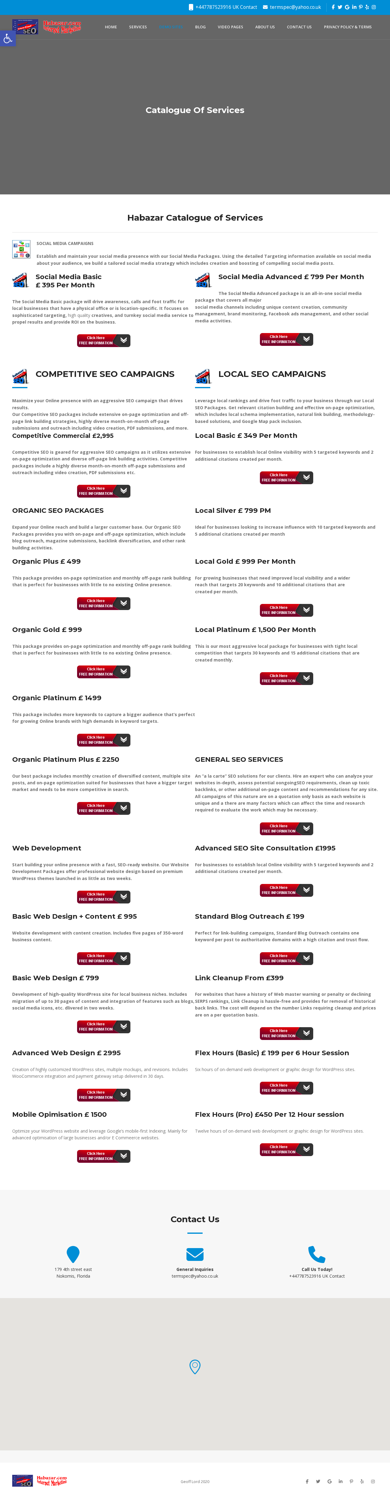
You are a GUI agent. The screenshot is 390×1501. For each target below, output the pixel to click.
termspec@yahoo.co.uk (295, 7)
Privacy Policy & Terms (348, 27)
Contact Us (299, 27)
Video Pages (230, 27)
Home (111, 27)
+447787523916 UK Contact (225, 7)
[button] (195, 1367)
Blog (200, 27)
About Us (265, 27)
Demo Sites (171, 27)
